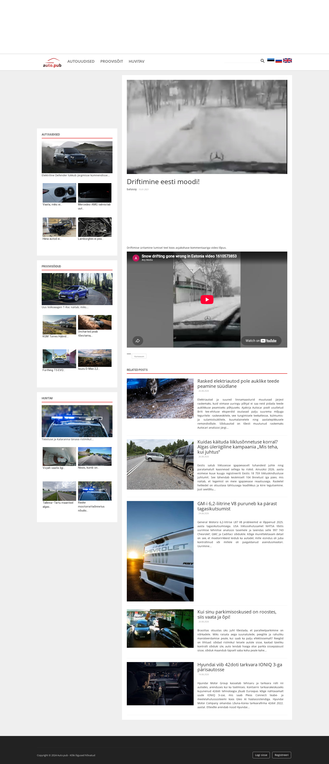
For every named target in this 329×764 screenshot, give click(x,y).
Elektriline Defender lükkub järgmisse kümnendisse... (76, 175)
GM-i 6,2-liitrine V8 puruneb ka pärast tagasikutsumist (237, 505)
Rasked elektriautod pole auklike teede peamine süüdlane (238, 383)
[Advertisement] (164, 26)
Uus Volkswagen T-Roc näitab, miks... (65, 307)
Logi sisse (261, 755)
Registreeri (282, 755)
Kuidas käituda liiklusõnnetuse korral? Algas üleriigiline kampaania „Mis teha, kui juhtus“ (237, 447)
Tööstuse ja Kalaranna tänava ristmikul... (68, 439)
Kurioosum (139, 356)
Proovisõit (111, 61)
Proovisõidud (51, 266)
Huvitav (136, 61)
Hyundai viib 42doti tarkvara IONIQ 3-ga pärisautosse (239, 667)
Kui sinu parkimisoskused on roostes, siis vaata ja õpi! (236, 614)
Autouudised (81, 61)
